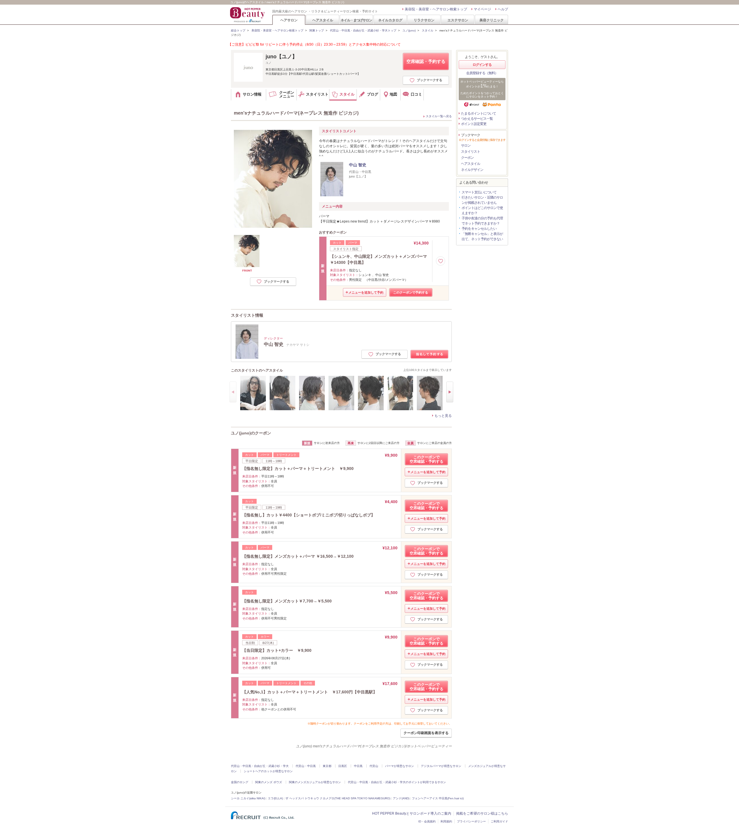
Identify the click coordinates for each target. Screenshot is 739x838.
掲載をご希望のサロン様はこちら (482, 813)
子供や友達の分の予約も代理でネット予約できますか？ (482, 220)
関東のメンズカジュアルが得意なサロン (315, 782)
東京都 (327, 766)
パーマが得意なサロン (399, 766)
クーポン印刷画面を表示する (426, 733)
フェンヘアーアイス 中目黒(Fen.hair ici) (438, 798)
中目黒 (358, 766)
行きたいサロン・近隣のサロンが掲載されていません (482, 200)
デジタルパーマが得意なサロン (441, 766)
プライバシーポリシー (471, 821)
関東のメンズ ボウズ (268, 782)
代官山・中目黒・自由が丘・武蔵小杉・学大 (260, 766)
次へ (449, 392)
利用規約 (446, 821)
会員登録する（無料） (482, 73)
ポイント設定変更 (473, 124)
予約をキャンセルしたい (479, 229)
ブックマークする (429, 80)
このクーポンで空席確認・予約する (426, 459)
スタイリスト (470, 152)
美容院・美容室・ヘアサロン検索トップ (436, 9)
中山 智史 (357, 165)
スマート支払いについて (479, 192)
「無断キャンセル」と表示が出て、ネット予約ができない (482, 236)
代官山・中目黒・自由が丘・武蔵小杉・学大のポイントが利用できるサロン (397, 782)
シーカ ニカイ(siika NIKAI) (248, 798)
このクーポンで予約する (410, 292)
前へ (232, 392)
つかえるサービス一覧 (477, 119)
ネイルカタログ (390, 20)
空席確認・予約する (425, 61)
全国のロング (239, 782)
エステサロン (457, 20)
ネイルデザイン (472, 170)
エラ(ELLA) (275, 798)
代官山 (374, 766)
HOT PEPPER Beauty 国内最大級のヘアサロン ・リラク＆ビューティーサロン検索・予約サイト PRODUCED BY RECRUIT (248, 14)
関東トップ (316, 30)
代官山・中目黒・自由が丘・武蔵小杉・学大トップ (363, 30)
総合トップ (238, 30)
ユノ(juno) (409, 30)
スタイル (427, 30)
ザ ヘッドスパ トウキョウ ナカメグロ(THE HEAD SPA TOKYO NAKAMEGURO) (337, 798)
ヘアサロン (289, 20)
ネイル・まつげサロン (356, 20)
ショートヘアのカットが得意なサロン (268, 771)
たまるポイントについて (478, 113)
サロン (466, 145)
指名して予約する (429, 354)
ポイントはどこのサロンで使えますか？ (482, 210)
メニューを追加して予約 (365, 292)
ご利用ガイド (499, 821)
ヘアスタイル (322, 20)
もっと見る (443, 416)
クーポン (467, 158)
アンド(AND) (401, 798)
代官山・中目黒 (306, 766)
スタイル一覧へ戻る (439, 116)
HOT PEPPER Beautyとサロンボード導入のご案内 (411, 813)
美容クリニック (491, 20)
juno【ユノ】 (281, 56)
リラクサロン (424, 20)
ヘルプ (503, 9)
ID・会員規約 (427, 821)
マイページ (482, 9)
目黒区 (342, 766)
